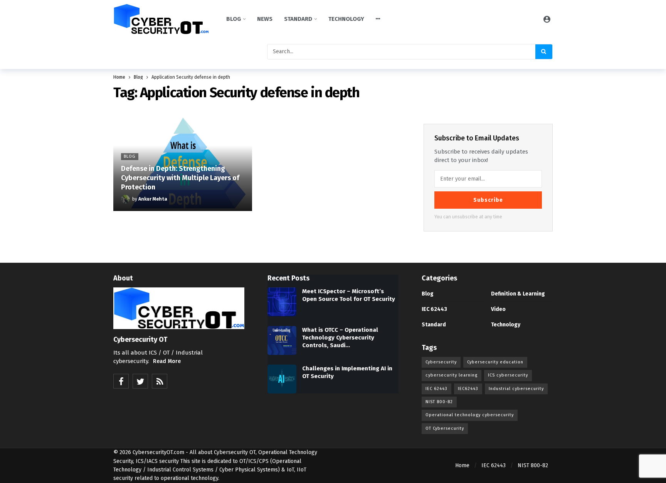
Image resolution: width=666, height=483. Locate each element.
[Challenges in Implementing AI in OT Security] (281, 379)
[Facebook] (121, 381)
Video (498, 309)
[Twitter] (140, 381)
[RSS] (159, 381)
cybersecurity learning (452, 375)
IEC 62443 (434, 309)
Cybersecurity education (495, 362)
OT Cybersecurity (445, 428)
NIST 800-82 (439, 401)
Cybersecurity (441, 362)
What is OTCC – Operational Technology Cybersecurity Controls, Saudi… (340, 337)
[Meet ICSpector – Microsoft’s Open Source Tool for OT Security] (281, 301)
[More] (378, 19)
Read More (167, 361)
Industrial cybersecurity (516, 388)
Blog (428, 293)
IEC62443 (468, 388)
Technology (505, 324)
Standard (434, 324)
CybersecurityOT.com (158, 452)
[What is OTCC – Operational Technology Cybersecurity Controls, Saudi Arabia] (281, 340)
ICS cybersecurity (508, 375)
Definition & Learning (518, 293)
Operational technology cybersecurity (470, 414)
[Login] (547, 19)
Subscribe (488, 200)
